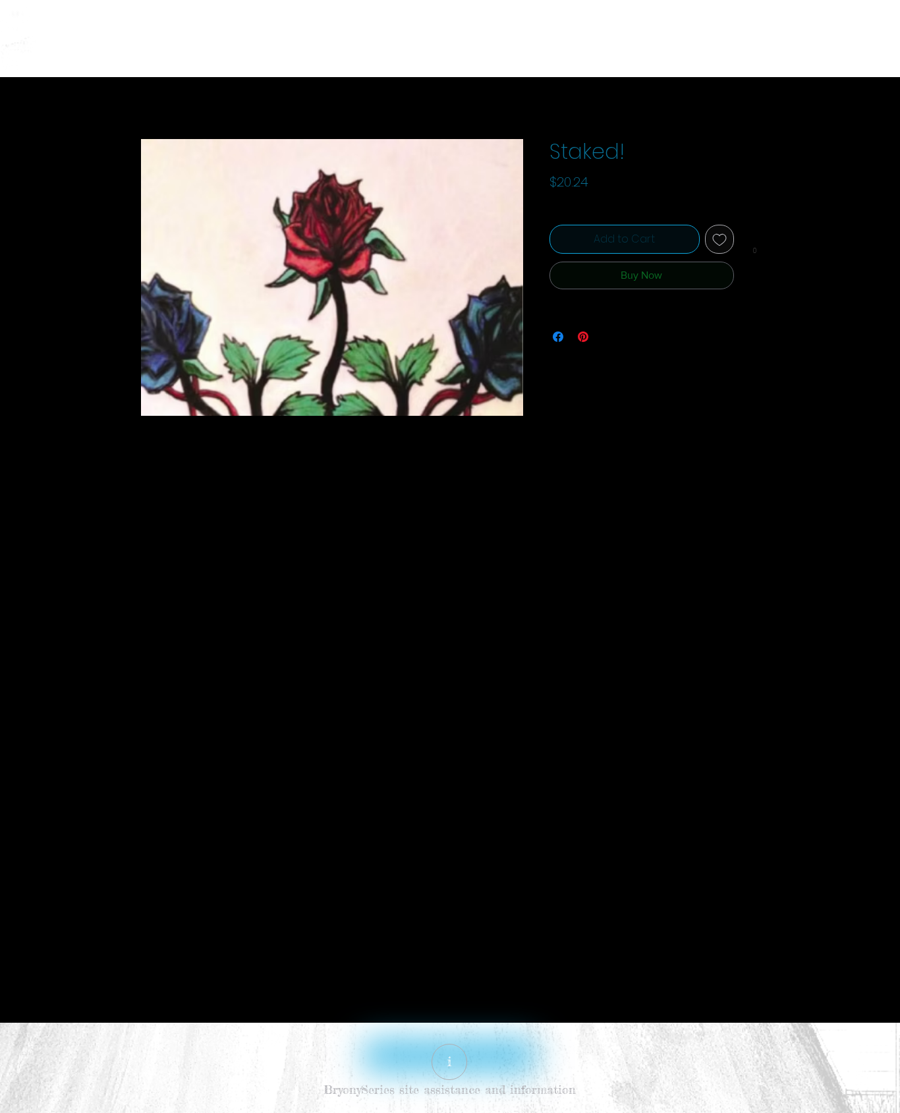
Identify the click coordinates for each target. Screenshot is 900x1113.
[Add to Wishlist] (719, 239)
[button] (754, 248)
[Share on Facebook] (558, 337)
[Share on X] (608, 337)
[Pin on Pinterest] (583, 337)
